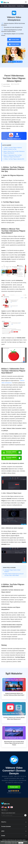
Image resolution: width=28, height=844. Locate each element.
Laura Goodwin (6, 84)
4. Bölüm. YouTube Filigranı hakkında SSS (14, 159)
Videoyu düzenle (11, 5)
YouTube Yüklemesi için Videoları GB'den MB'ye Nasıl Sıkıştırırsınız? (14, 718)
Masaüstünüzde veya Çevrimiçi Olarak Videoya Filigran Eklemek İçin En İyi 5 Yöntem (14, 743)
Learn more (14, 842)
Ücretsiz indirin (15, 39)
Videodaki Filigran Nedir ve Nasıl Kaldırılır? (12, 570)
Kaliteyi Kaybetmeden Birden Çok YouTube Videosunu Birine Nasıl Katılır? (14, 694)
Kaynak (5, 5)
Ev (1, 5)
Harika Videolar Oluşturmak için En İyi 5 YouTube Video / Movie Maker (14, 574)
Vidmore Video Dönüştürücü (14, 18)
